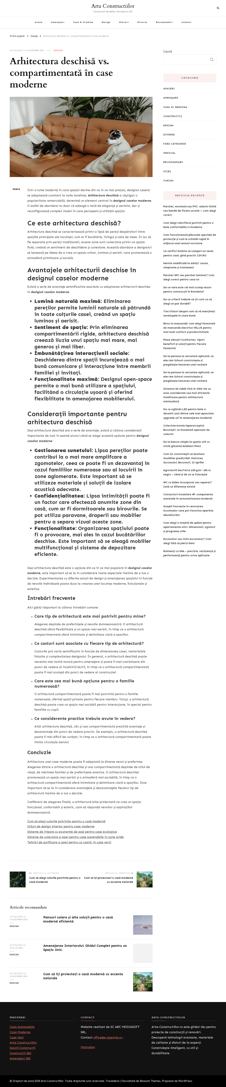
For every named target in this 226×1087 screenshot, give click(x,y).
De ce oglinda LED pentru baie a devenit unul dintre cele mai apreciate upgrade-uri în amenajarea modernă (188, 413)
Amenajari (57, 22)
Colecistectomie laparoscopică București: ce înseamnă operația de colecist (186, 430)
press (16, 189)
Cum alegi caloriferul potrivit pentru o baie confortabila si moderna (188, 225)
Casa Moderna (20, 1032)
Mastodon (88, 1047)
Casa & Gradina (83, 22)
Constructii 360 (20, 1053)
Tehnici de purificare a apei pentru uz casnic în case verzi (69, 842)
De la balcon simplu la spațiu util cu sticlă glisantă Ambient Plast (186, 444)
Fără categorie (174, 143)
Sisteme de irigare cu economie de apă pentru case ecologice (72, 831)
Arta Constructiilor (112, 6)
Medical (169, 153)
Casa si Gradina (175, 107)
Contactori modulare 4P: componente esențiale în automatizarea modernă (188, 496)
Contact (186, 22)
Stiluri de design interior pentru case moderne (60, 826)
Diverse (142, 22)
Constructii (172, 116)
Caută (167, 51)
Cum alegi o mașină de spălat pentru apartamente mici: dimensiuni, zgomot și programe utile (189, 527)
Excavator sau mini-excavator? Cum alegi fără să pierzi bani (187, 541)
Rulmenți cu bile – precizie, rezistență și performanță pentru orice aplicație (189, 553)
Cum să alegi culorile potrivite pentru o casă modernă (66, 821)
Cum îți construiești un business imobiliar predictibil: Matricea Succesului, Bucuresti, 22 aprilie (184, 458)
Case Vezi (17, 1037)
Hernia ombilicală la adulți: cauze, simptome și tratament (186, 265)
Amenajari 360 (20, 1058)
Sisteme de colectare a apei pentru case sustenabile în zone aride (75, 837)
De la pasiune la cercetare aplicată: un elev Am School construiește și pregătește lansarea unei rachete (188, 360)
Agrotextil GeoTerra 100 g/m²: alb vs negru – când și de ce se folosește (187, 472)
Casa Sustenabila (22, 1027)
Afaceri (124, 22)
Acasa (38, 22)
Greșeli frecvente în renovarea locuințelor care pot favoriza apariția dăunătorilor (188, 510)
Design (106, 22)
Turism (168, 180)
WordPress (185, 1081)
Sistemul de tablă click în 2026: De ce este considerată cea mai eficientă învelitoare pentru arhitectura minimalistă (187, 395)
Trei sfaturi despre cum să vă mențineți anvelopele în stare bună (189, 313)
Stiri (167, 171)
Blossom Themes (150, 1081)
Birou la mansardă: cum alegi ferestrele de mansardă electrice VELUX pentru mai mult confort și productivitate (189, 328)
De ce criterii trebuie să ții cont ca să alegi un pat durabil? (187, 301)
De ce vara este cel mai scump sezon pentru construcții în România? (187, 289)
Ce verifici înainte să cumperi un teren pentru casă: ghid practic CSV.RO (188, 253)
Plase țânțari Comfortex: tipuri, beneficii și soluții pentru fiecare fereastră (184, 344)
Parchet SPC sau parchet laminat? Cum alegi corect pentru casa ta (188, 277)
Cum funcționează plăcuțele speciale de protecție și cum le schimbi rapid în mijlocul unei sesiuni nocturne (189, 239)
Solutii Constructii (22, 1048)
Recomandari (164, 22)
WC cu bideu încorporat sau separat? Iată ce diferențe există (187, 484)
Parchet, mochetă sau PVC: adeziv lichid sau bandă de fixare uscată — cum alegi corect (189, 211)
